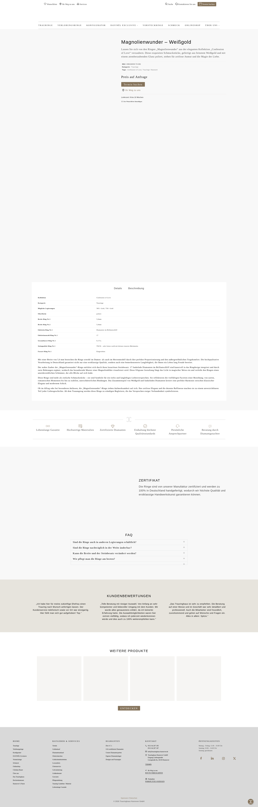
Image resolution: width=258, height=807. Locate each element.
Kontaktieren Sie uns (186, 4)
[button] (131, 102)
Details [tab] (118, 288)
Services (83, 4)
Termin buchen (208, 4)
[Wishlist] (76, 659)
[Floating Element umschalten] (250, 801)
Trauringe (134, 67)
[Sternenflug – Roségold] (105, 678)
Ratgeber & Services (66, 741)
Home (16, 741)
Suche (170, 4)
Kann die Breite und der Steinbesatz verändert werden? (104, 553)
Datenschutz (133, 798)
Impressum (124, 798)
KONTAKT (151, 741)
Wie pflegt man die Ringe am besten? (94, 559)
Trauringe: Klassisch (150, 70)
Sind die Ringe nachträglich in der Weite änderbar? (102, 547)
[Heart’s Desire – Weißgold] (152, 678)
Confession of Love (134, 70)
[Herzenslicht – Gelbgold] (59, 678)
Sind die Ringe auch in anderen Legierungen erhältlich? (104, 542)
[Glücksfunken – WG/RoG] (199, 678)
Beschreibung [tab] (136, 288)
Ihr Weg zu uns (68, 4)
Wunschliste (52, 4)
